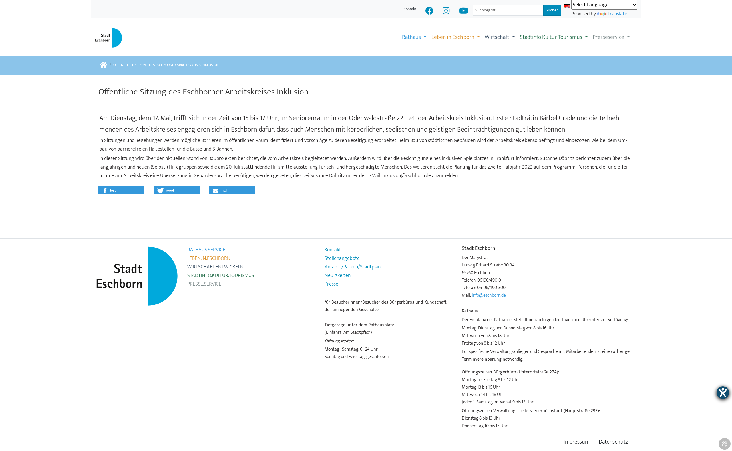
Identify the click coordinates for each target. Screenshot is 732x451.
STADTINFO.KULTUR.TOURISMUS (220, 275)
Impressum (577, 442)
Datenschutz (613, 442)
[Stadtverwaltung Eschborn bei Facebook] (429, 11)
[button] (121, 190)
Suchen (552, 10)
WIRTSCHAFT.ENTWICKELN (215, 267)
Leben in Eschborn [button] (453, 37)
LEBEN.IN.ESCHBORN (208, 258)
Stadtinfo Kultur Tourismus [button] (551, 37)
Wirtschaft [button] (497, 37)
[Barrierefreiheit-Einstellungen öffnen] (723, 392)
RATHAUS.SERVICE (206, 250)
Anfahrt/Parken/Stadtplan (353, 267)
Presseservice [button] (609, 37)
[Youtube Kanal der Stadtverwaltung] (463, 11)
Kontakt (409, 9)
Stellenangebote (342, 258)
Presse (331, 284)
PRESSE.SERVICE (204, 284)
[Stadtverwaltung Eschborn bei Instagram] (446, 11)
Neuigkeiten (338, 275)
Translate (617, 14)
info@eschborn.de (489, 295)
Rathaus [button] (412, 37)
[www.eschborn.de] (103, 65)
